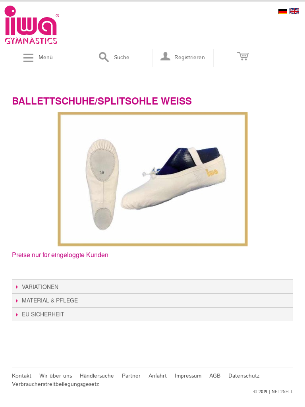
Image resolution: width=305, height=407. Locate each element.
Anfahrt (158, 376)
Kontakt (21, 376)
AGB (214, 376)
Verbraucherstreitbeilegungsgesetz (55, 384)
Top (288, 358)
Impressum (188, 376)
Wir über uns (55, 376)
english (294, 11)
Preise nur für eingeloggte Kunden (60, 254)
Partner (131, 376)
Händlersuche (97, 376)
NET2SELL (282, 392)
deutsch (283, 11)
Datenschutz (244, 376)
